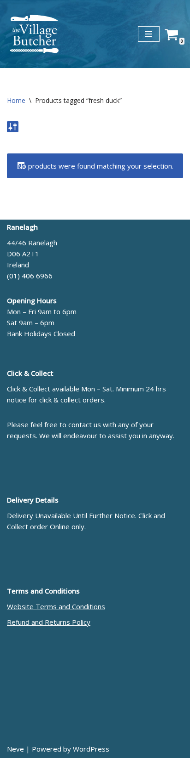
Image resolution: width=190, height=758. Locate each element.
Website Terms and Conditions (56, 606)
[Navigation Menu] (149, 34)
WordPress (91, 748)
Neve (15, 748)
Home (16, 100)
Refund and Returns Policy (48, 622)
